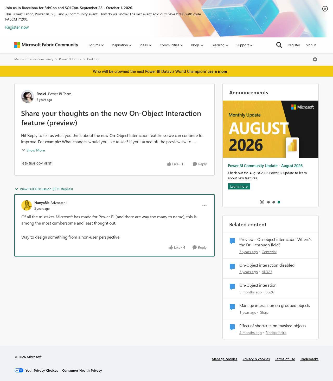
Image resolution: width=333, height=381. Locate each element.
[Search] (279, 45)
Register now (17, 27)
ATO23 (267, 271)
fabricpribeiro (276, 332)
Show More (36, 150)
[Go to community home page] (46, 45)
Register (294, 45)
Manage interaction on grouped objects (274, 305)
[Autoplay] (262, 202)
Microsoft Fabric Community (33, 59)
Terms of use (285, 359)
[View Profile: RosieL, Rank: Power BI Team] (27, 96)
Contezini (269, 251)
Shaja (264, 312)
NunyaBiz (41, 202)
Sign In (311, 45)
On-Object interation (258, 285)
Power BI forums (70, 59)
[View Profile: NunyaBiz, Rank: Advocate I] (26, 205)
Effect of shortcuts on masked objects (272, 325)
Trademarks (309, 359)
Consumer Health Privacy (82, 370)
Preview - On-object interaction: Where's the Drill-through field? (275, 242)
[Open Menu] (315, 59)
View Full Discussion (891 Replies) (46, 188)
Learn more (217, 71)
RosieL (42, 93)
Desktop (92, 59)
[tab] (268, 202)
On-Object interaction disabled (266, 265)
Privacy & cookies (256, 359)
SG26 (270, 292)
